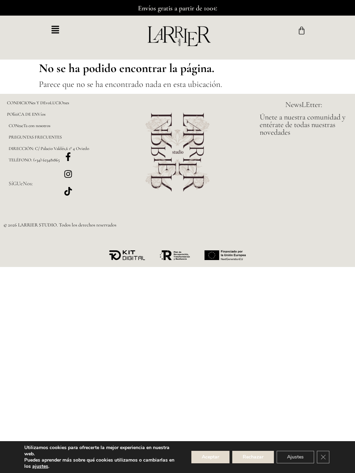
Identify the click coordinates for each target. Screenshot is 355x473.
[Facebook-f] (68, 157)
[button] (55, 30)
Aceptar (210, 457)
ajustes (40, 466)
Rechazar (253, 457)
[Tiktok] (68, 191)
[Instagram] (68, 174)
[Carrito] (301, 31)
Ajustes (295, 457)
